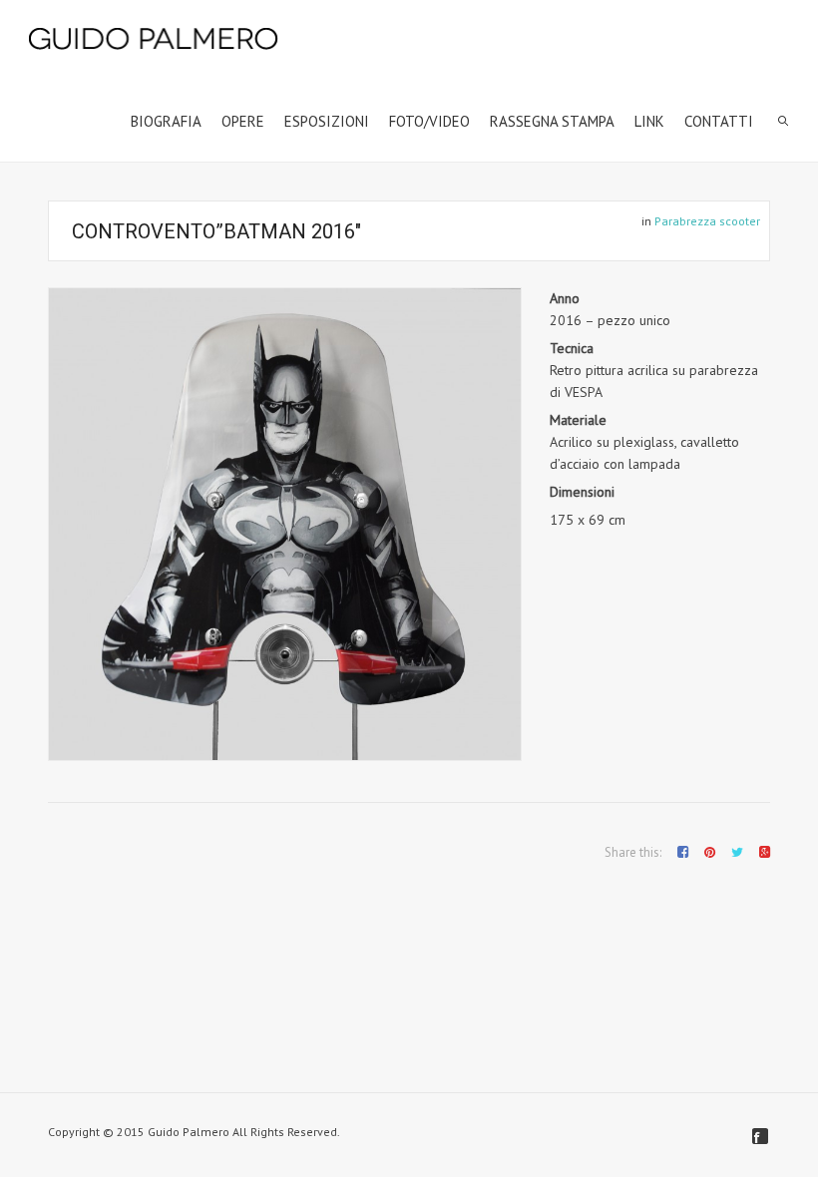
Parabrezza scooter (707, 220)
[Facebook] (760, 1136)
